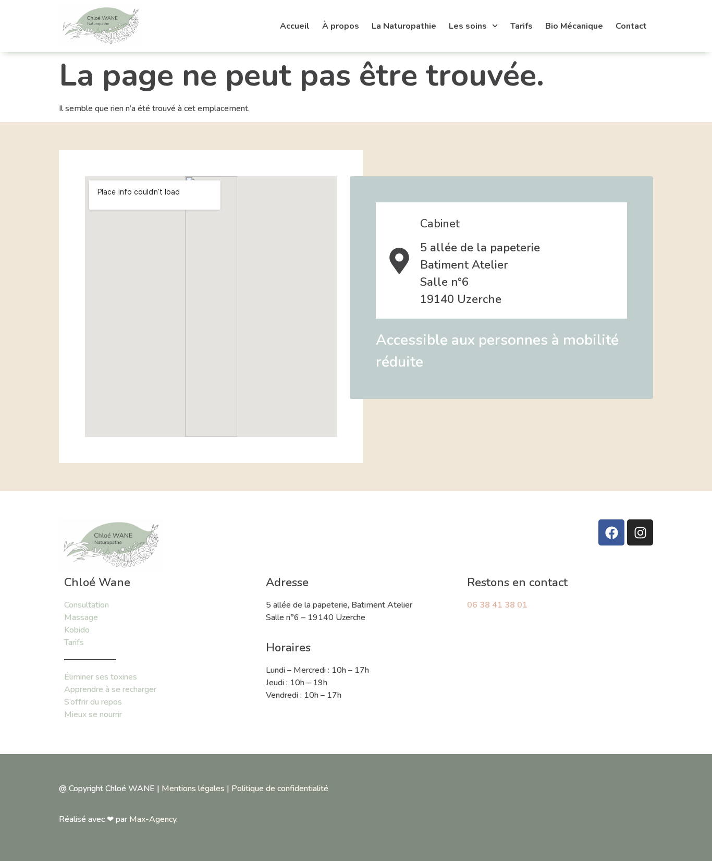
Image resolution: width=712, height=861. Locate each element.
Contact (631, 26)
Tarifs (521, 26)
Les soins (468, 26)
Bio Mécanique (574, 26)
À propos (340, 26)
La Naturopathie (404, 26)
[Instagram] (640, 532)
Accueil (295, 26)
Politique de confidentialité (279, 788)
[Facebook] (611, 532)
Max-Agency (152, 819)
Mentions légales (193, 788)
